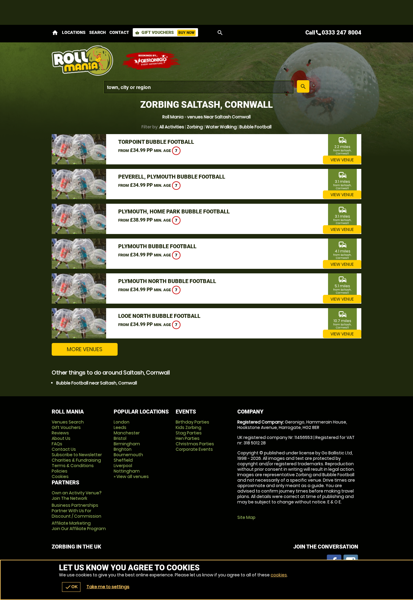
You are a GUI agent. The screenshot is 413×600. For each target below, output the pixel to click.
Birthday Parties (192, 422)
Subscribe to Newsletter (77, 455)
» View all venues (131, 476)
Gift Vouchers (164, 32)
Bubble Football (255, 127)
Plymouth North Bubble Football (167, 281)
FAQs (57, 444)
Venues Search (68, 422)
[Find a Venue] (199, 87)
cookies (279, 575)
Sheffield (123, 460)
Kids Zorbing (188, 427)
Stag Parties (189, 433)
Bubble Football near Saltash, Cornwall (96, 383)
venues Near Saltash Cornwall (219, 117)
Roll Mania (173, 117)
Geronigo (151, 60)
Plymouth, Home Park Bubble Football (174, 211)
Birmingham (127, 444)
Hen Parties (188, 438)
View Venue (342, 160)
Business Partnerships (76, 510)
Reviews (60, 433)
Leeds (120, 427)
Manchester (127, 433)
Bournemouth (128, 455)
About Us (61, 438)
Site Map (246, 517)
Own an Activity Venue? (77, 495)
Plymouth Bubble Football (157, 246)
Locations (74, 32)
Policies (59, 471)
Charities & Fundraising (76, 460)
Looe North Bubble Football (159, 316)
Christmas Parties (195, 444)
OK (71, 587)
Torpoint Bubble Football (156, 142)
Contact (119, 32)
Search (97, 32)
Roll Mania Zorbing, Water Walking (83, 60)
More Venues (84, 349)
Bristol (120, 438)
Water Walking (221, 127)
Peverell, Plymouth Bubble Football (171, 176)
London (121, 422)
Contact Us (64, 449)
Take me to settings (107, 587)
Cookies (60, 476)
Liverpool (123, 466)
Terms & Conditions (73, 466)
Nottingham (127, 471)
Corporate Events (194, 449)
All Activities (171, 127)
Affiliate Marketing (79, 526)
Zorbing (195, 127)
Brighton (123, 449)
